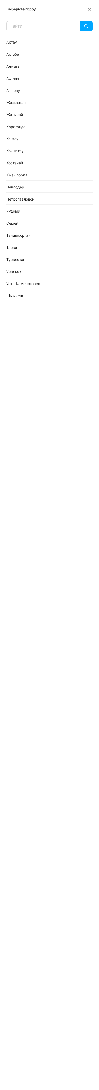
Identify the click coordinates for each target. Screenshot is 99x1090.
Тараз (11, 247)
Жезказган (16, 102)
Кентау (12, 138)
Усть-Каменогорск (23, 283)
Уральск (13, 271)
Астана (12, 78)
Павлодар (15, 187)
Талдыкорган (18, 235)
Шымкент (14, 295)
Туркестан (15, 259)
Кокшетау (15, 151)
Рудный (13, 211)
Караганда (16, 126)
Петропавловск (20, 199)
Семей (12, 223)
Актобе (12, 54)
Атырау (13, 90)
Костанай (14, 163)
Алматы (13, 66)
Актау (11, 42)
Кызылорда (16, 175)
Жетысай (14, 114)
